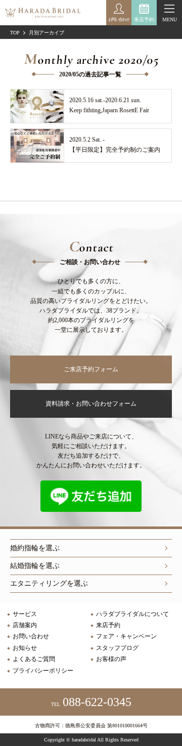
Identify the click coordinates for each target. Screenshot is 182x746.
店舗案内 (25, 625)
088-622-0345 (91, 702)
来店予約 (144, 19)
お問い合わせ (31, 636)
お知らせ (25, 647)
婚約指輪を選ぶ (35, 548)
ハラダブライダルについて (132, 614)
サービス (25, 614)
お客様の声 (111, 659)
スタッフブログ (117, 647)
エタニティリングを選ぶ (49, 583)
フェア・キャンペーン (126, 636)
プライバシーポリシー (43, 670)
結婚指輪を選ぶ (35, 565)
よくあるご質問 (34, 659)
